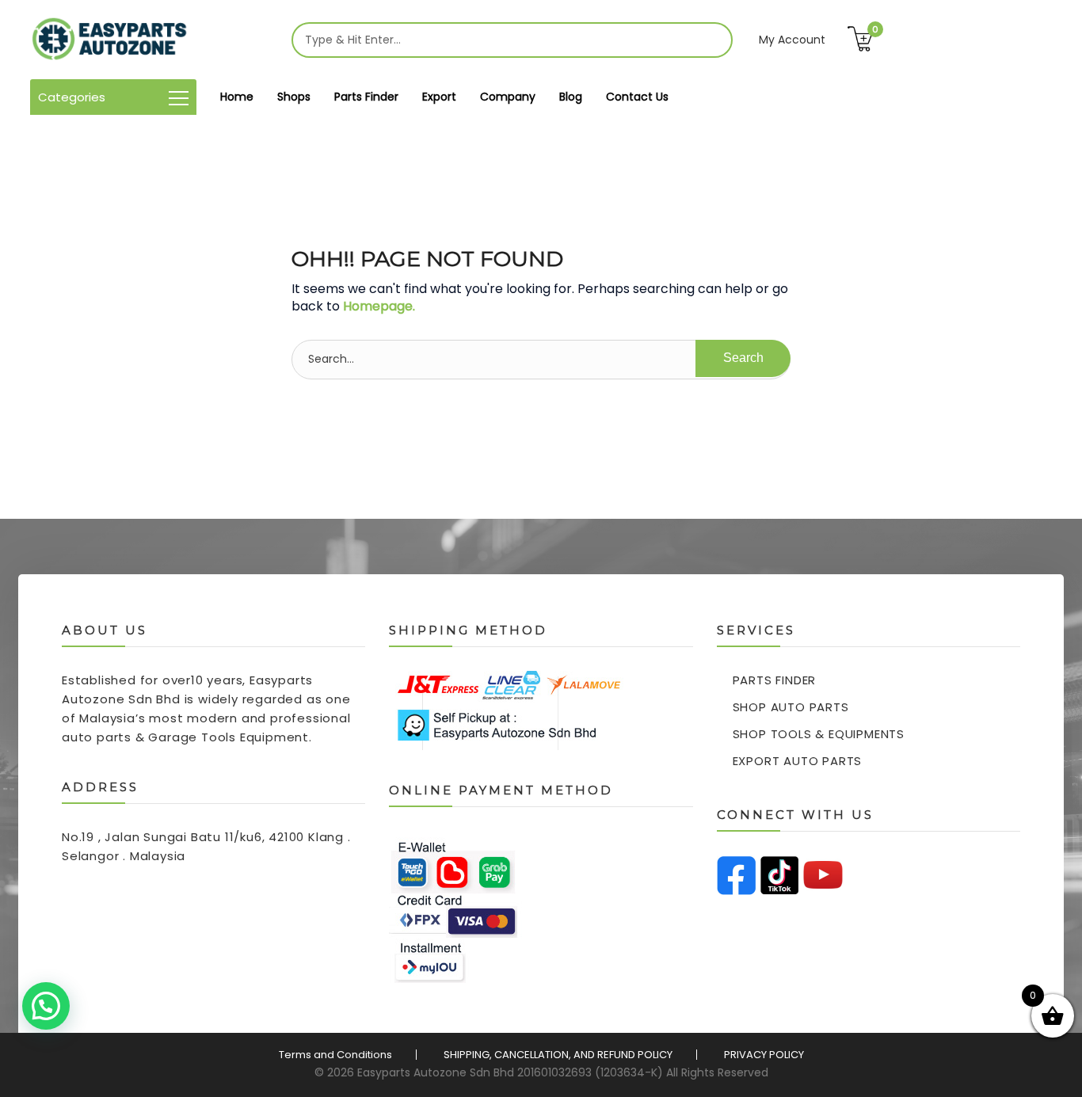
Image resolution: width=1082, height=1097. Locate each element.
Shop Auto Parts (791, 707)
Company (507, 97)
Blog (570, 97)
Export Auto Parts (798, 760)
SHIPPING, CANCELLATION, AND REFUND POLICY (558, 1054)
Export (439, 97)
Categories (71, 97)
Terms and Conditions (335, 1054)
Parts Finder (366, 97)
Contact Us (637, 97)
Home (236, 97)
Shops (294, 97)
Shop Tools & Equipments (819, 734)
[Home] (109, 39)
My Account (792, 40)
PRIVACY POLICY (764, 1054)
